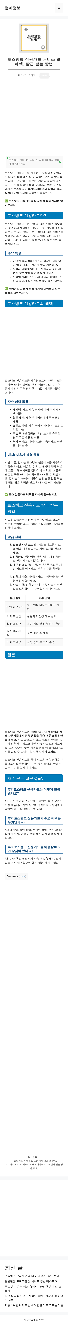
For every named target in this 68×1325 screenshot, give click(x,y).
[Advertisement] (34, 118)
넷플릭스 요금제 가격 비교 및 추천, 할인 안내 (32, 1275)
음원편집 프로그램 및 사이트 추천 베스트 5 (31, 1281)
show (22, 876)
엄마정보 (13, 7)
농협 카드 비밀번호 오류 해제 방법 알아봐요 (36, 1160)
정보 (34, 1156)
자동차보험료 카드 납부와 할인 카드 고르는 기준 (34, 1305)
